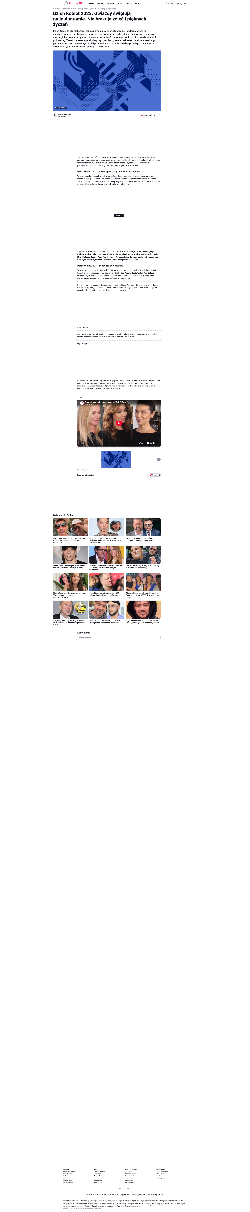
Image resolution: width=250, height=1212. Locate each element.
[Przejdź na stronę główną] (66, 5)
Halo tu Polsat (160, 1176)
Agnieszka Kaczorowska (69, 1171)
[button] (170, 3)
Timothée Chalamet (99, 1171)
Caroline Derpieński (68, 1182)
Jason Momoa (98, 1180)
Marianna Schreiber (68, 1180)
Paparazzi (110, 3)
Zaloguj (178, 3)
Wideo (137, 3)
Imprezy (120, 3)
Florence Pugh (98, 1176)
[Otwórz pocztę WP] (165, 3)
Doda (64, 1178)
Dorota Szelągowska (130, 1173)
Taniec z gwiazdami (161, 1178)
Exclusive (100, 3)
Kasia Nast (66, 1176)
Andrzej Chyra (98, 1178)
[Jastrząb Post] (79, 3)
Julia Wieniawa (98, 1173)
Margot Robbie (98, 1182)
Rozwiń (118, 215)
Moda (128, 3)
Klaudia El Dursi (129, 1178)
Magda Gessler (129, 1180)
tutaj (100, 1208)
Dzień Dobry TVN (160, 1173)
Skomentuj (147, 115)
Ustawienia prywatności (154, 1195)
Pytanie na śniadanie (162, 1171)
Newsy (91, 3)
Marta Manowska (130, 1176)
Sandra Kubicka (67, 1173)
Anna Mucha (128, 1171)
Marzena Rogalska (130, 1182)
